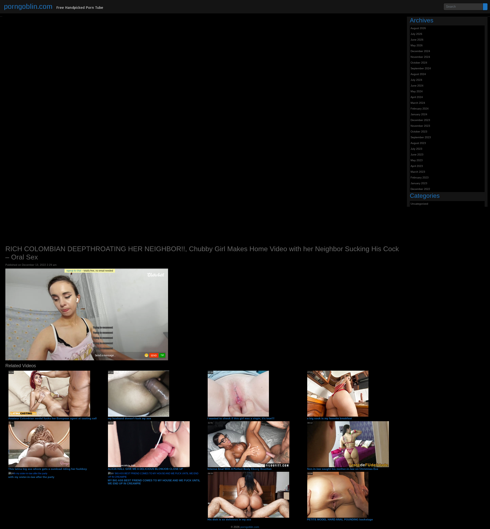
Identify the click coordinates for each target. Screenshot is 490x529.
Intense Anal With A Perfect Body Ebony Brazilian (239, 468)
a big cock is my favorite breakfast (329, 418)
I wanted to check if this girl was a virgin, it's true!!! (240, 418)
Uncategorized (419, 203)
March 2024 (418, 102)
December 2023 (420, 120)
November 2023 (420, 125)
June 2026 (417, 39)
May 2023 (417, 160)
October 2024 (419, 62)
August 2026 (418, 28)
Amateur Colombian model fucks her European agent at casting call (52, 418)
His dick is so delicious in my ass (229, 519)
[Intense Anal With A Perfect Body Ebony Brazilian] (248, 444)
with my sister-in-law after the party (31, 476)
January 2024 (419, 114)
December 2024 (420, 51)
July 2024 (416, 79)
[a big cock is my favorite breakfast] (338, 393)
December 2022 (420, 189)
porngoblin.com (28, 6)
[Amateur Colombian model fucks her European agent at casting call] (49, 393)
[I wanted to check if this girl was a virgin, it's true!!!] (238, 393)
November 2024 (420, 56)
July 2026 (416, 33)
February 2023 (420, 177)
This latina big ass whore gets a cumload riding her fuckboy (47, 468)
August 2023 (418, 143)
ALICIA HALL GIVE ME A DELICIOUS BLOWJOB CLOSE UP (145, 468)
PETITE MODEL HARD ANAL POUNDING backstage (340, 519)
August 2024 (418, 74)
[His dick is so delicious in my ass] (248, 494)
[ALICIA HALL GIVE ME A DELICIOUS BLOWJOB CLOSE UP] (149, 444)
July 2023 (416, 148)
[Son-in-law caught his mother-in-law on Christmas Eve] (348, 444)
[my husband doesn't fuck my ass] (138, 393)
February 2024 (420, 108)
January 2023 (419, 183)
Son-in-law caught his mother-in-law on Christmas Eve (342, 468)
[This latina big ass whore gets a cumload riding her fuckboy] (39, 444)
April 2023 (417, 166)
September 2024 (421, 68)
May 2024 (417, 91)
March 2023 (418, 171)
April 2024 (417, 97)
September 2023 (421, 137)
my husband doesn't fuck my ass (129, 418)
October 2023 (419, 131)
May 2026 (417, 45)
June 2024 (417, 85)
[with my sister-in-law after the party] (27, 473)
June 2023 (417, 154)
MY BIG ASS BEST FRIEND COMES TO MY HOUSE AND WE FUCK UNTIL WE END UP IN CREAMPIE (154, 482)
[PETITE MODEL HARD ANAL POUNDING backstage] (338, 494)
